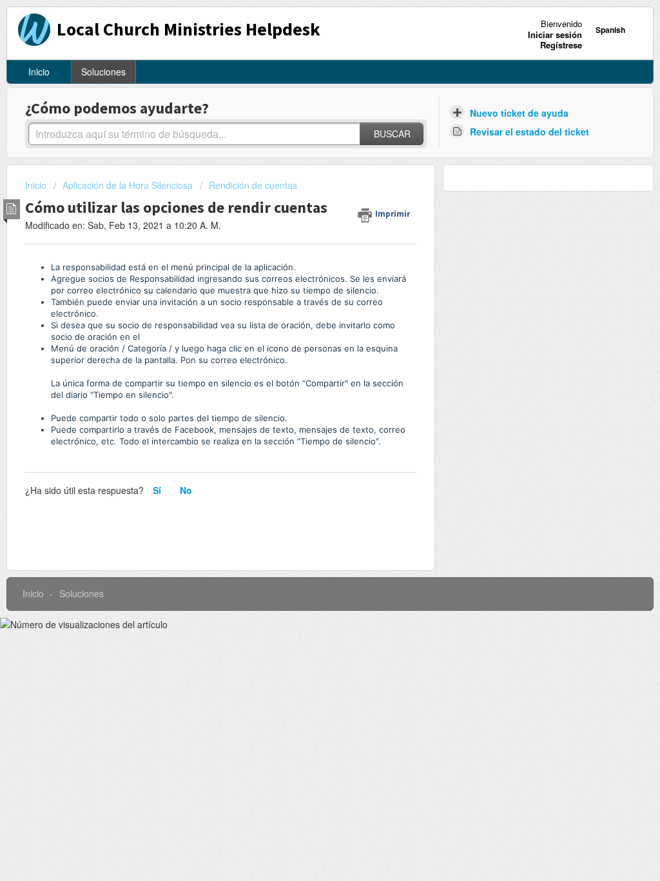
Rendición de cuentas (253, 185)
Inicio (39, 71)
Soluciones (103, 71)
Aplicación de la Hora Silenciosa (128, 185)
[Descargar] (306, 274)
